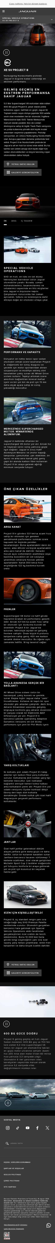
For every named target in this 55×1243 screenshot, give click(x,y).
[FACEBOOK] (37, 1128)
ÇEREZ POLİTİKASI (12, 1181)
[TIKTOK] (17, 1128)
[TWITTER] (47, 1128)
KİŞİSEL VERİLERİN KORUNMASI (17, 1162)
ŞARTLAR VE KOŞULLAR (14, 1168)
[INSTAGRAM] (7, 1128)
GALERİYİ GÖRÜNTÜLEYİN (25, 172)
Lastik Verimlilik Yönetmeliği (14, 1229)
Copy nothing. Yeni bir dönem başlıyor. (28, 4)
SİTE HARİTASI (10, 1187)
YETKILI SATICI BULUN (23, 164)
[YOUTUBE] (27, 1128)
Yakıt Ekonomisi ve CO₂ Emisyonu (15, 1225)
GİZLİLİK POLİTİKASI (12, 1175)
